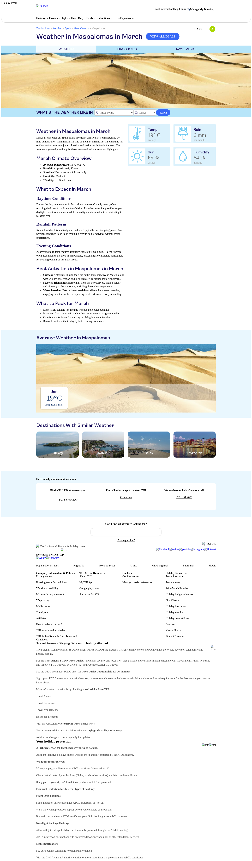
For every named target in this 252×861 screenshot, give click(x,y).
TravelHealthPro (51, 723)
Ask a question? (126, 540)
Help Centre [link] (179, 9)
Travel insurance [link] (174, 576)
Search (163, 112)
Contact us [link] (126, 497)
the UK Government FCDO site (58, 671)
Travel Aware (43, 696)
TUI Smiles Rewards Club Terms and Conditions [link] (56, 638)
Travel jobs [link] (42, 612)
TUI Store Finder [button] (68, 499)
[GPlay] (41, 557)
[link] (42, 6)
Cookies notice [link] (130, 576)
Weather (57, 28)
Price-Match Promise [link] (177, 588)
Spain (68, 28)
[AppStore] (52, 557)
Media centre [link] (43, 606)
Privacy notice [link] (44, 576)
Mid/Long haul (160, 565)
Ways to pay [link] (43, 600)
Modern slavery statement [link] (50, 594)
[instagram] (197, 549)
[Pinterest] (210, 549)
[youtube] (185, 549)
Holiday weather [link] (175, 612)
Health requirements (47, 716)
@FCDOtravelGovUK (61, 664)
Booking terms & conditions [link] (51, 582)
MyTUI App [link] (86, 582)
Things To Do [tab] (126, 49)
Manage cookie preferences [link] (137, 582)
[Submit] (95, 530)
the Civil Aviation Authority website (61, 857)
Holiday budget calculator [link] (180, 594)
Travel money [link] (173, 582)
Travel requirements (47, 709)
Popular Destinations (47, 565)
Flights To (78, 565)
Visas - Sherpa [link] (173, 630)
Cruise (133, 565)
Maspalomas (98, 28)
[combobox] (126, 532)
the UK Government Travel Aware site (189, 660)
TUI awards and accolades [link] (50, 630)
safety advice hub (54, 730)
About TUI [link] (85, 576)
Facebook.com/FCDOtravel (102, 664)
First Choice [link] (172, 600)
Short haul (188, 565)
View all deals (162, 36)
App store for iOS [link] (89, 594)
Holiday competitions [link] (177, 618)
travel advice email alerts (70, 678)
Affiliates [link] (41, 618)
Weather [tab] (66, 49)
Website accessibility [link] (47, 588)
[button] (201, 9)
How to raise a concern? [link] (49, 624)
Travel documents (45, 703)
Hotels (212, 565)
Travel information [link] (163, 9)
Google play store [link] (89, 588)
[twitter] (174, 549)
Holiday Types (107, 565)
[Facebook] (163, 549)
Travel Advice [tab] (185, 49)
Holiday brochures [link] (176, 606)
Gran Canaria (81, 28)
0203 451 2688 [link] (184, 497)
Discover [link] (170, 624)
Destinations (43, 28)
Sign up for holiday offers (71, 546)
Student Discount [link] (175, 636)
